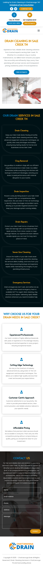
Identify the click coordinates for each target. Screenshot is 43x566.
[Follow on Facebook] (11, 8)
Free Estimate (21, 72)
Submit (35, 531)
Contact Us (26, 9)
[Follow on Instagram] (15, 8)
